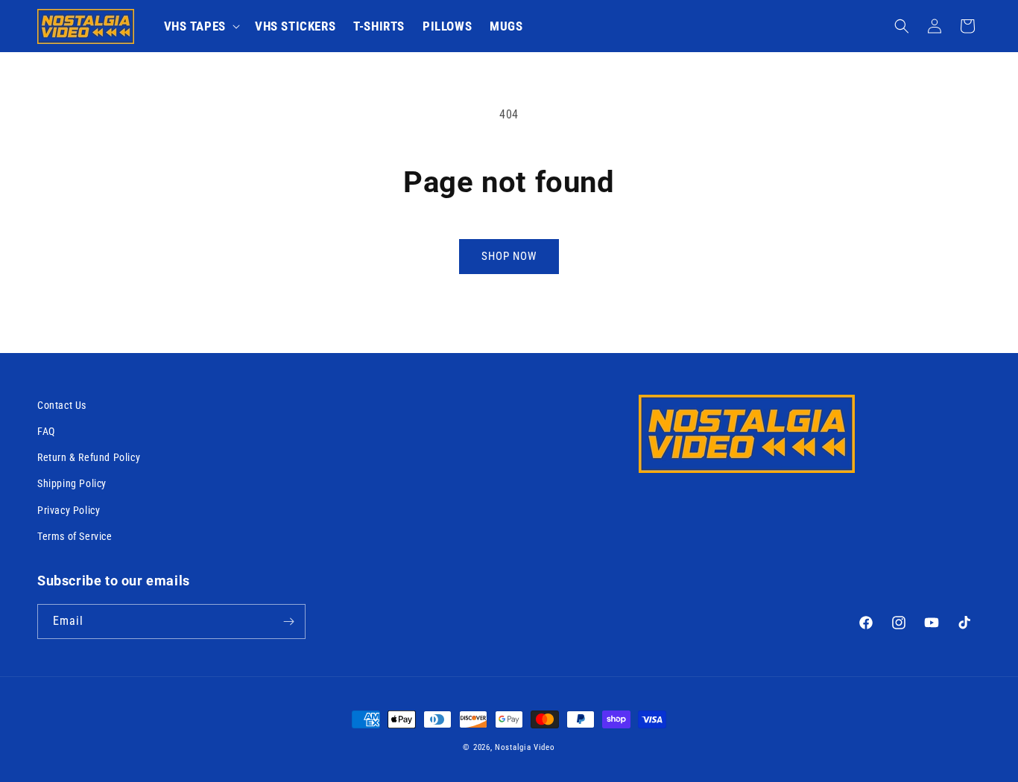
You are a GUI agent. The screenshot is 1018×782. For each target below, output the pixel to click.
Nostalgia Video (525, 747)
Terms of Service (75, 536)
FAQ (46, 431)
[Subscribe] (288, 621)
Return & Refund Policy (88, 457)
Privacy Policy (68, 510)
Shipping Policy (72, 483)
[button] (200, 26)
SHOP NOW (509, 256)
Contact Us (61, 405)
